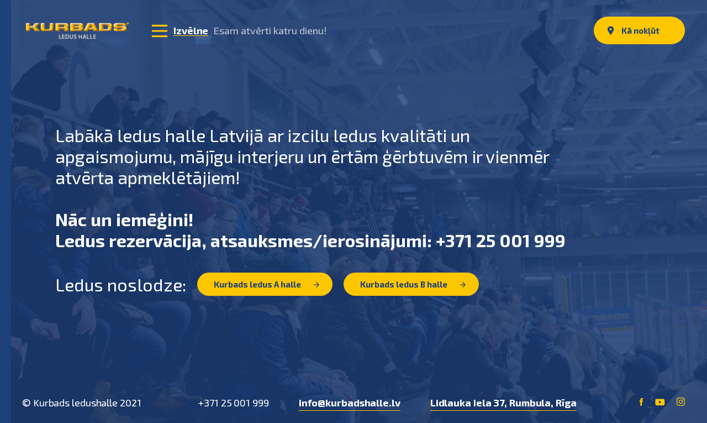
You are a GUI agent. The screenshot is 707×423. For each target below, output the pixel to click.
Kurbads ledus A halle (258, 284)
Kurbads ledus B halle (404, 284)
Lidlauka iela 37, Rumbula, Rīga (503, 402)
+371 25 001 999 (233, 402)
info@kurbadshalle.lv (349, 402)
